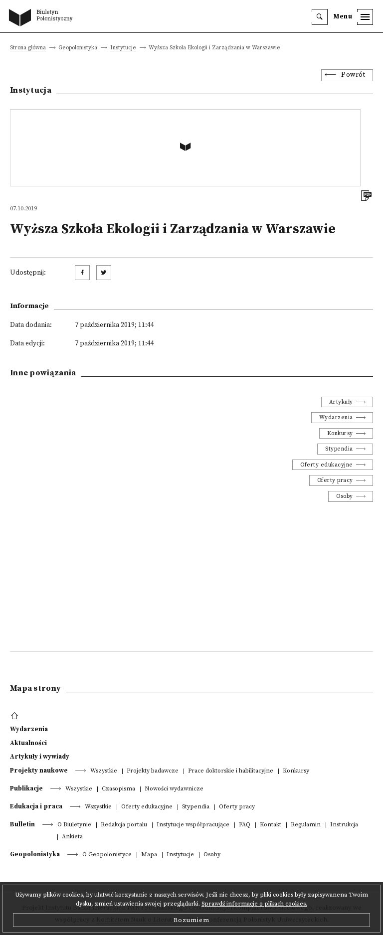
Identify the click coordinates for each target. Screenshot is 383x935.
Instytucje (123, 48)
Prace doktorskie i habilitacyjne (230, 771)
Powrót (353, 75)
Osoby (344, 496)
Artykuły (341, 402)
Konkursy (340, 433)
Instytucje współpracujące (193, 825)
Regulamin (306, 825)
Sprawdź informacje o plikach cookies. (254, 904)
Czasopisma (118, 789)
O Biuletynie (74, 825)
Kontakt (270, 825)
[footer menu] (15, 716)
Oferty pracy (335, 480)
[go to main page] (43, 18)
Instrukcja (344, 825)
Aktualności (28, 743)
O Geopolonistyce (107, 855)
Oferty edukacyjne (326, 464)
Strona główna (28, 48)
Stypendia (339, 449)
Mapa (149, 855)
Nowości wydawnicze (174, 789)
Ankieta (72, 837)
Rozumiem (191, 920)
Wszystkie (103, 771)
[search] (320, 17)
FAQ (244, 825)
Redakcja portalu (124, 825)
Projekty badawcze (153, 771)
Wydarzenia (336, 417)
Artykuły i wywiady (39, 757)
